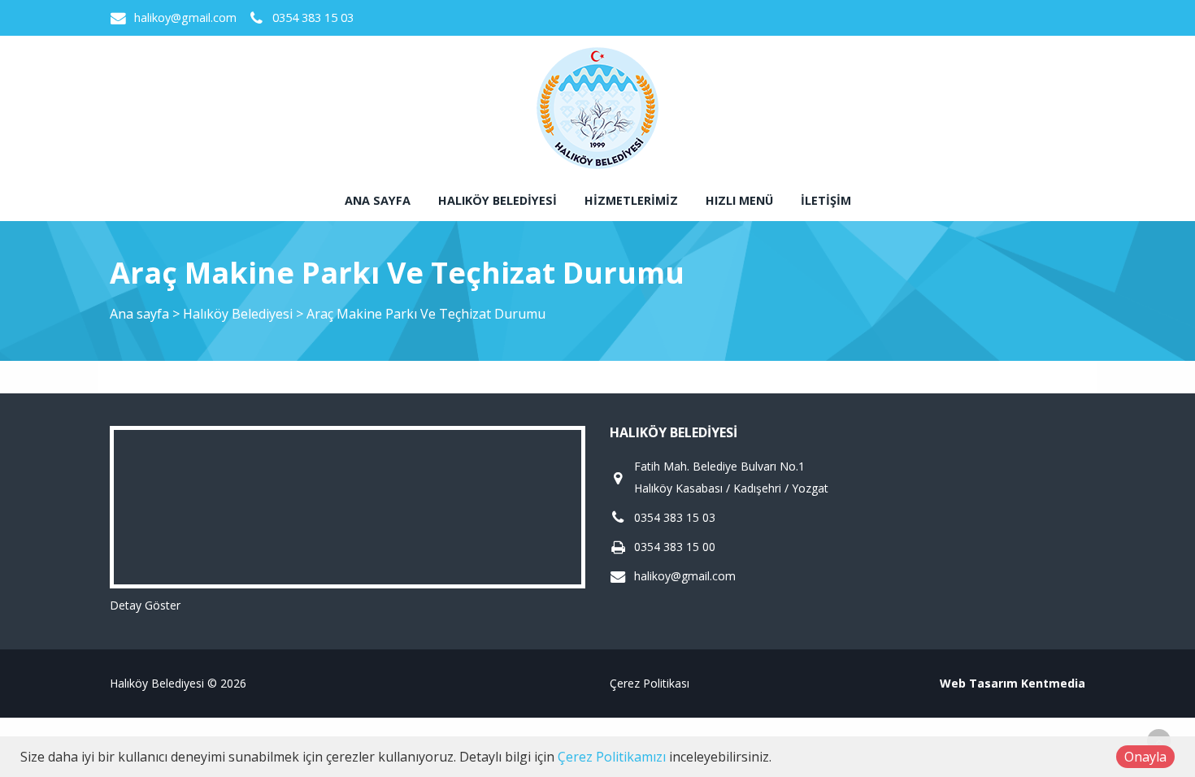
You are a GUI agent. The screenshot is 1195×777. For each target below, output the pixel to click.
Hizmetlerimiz (631, 200)
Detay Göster (145, 605)
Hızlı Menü (739, 200)
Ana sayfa (378, 200)
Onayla (1145, 757)
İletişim (826, 200)
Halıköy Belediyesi (497, 200)
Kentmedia (1053, 683)
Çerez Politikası (649, 683)
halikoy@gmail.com (185, 17)
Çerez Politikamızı (612, 757)
